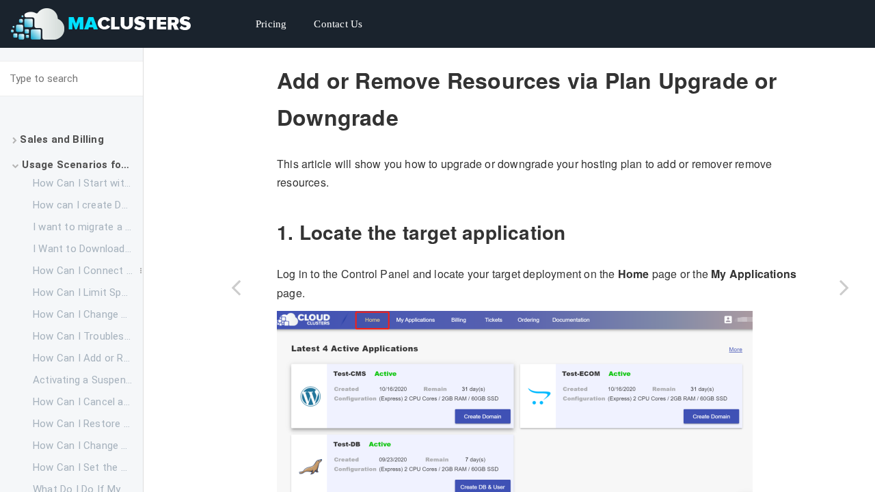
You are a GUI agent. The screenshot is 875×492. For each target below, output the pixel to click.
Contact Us (338, 23)
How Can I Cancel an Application (88, 402)
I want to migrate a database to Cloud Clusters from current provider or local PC (88, 227)
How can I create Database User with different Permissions (88, 205)
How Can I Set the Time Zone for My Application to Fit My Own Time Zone (88, 467)
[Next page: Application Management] (844, 287)
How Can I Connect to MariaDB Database (88, 270)
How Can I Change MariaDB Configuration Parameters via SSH (88, 314)
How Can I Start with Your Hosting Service (88, 183)
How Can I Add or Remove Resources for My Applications (88, 358)
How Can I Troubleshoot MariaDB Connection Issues (88, 336)
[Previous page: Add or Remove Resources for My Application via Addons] (236, 287)
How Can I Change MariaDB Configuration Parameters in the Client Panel (88, 445)
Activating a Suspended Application (88, 380)
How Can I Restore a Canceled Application (88, 424)
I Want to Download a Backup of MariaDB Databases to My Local (88, 249)
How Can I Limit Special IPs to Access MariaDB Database (88, 292)
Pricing (271, 23)
